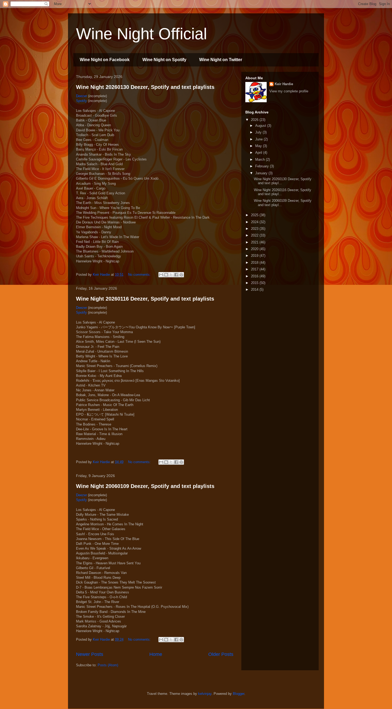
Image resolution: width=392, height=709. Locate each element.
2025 (255, 215)
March (260, 159)
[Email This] (161, 274)
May (259, 146)
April (259, 153)
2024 (255, 222)
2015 (255, 283)
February (262, 166)
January (262, 173)
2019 (255, 256)
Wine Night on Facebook (105, 59)
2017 (255, 269)
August (261, 126)
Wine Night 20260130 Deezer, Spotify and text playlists (145, 87)
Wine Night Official (141, 34)
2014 (255, 289)
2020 (255, 249)
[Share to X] (171, 274)
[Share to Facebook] (176, 274)
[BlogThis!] (166, 274)
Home (155, 654)
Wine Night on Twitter (220, 59)
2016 (255, 276)
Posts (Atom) (108, 665)
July (259, 132)
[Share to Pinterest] (181, 274)
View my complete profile (288, 91)
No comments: (140, 275)
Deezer (81, 96)
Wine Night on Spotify (164, 59)
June (259, 139)
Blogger (238, 694)
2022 (255, 235)
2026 (255, 120)
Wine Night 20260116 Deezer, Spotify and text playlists (145, 299)
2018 (255, 263)
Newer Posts (89, 654)
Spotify (81, 101)
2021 (255, 242)
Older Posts (220, 654)
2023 (255, 229)
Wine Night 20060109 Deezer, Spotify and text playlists (145, 486)
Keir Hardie (284, 84)
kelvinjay (204, 694)
